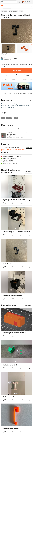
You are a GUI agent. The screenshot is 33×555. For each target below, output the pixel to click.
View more (28, 171)
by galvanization (11, 136)
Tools (21, 11)
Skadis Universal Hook (10, 365)
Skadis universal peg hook (11, 428)
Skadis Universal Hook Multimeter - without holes (14, 333)
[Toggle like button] (3, 203)
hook (3, 118)
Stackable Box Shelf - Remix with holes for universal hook (16, 232)
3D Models (4, 11)
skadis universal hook (9, 397)
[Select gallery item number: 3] (17, 393)
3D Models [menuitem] (7, 6)
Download (17, 70)
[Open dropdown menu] (31, 15)
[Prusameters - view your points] (23, 2)
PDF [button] (30, 100)
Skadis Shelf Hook (8, 264)
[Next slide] (30, 48)
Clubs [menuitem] (18, 6)
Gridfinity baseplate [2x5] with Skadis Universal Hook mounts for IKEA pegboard (16, 200)
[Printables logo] (2, 6)
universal (9, 118)
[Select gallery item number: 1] (15, 228)
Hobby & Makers (13, 11)
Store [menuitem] (13, 6)
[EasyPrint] (19, 1)
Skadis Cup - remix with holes (12, 295)
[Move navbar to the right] (31, 6)
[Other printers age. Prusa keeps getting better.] (16, 86)
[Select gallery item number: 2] (16, 393)
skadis (16, 118)
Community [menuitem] (25, 6)
